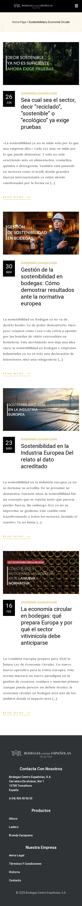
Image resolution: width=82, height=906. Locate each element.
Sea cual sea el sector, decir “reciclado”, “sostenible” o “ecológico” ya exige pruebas (48, 113)
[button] (76, 6)
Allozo (13, 818)
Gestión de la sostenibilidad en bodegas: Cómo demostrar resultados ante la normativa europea (47, 286)
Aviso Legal (16, 855)
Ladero (14, 827)
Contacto (15, 880)
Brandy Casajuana (21, 835)
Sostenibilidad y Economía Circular (39, 93)
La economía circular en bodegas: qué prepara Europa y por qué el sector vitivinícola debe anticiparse (46, 626)
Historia (14, 872)
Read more (13, 197)
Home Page (19, 22)
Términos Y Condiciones (25, 863)
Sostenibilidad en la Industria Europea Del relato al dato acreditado (47, 456)
